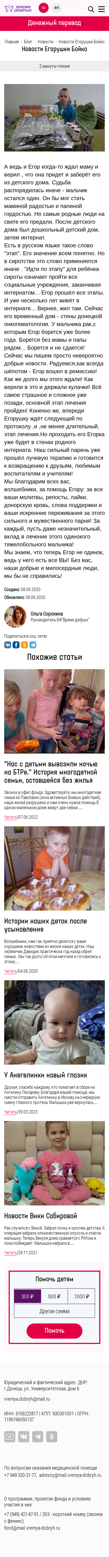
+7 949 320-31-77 (20, 1475)
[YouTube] (9, 1436)
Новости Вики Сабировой (40, 1216)
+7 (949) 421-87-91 (21, 1514)
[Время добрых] (18, 7)
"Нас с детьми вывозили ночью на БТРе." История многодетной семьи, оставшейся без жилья (51, 772)
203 (45, 1514)
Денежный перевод (54, 23)
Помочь (55, 1330)
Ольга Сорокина (47, 613)
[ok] (51, 1436)
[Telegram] (37, 1436)
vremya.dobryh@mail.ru (27, 1398)
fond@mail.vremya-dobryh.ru (32, 1527)
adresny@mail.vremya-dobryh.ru (70, 1475)
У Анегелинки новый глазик (45, 1075)
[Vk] (23, 1436)
